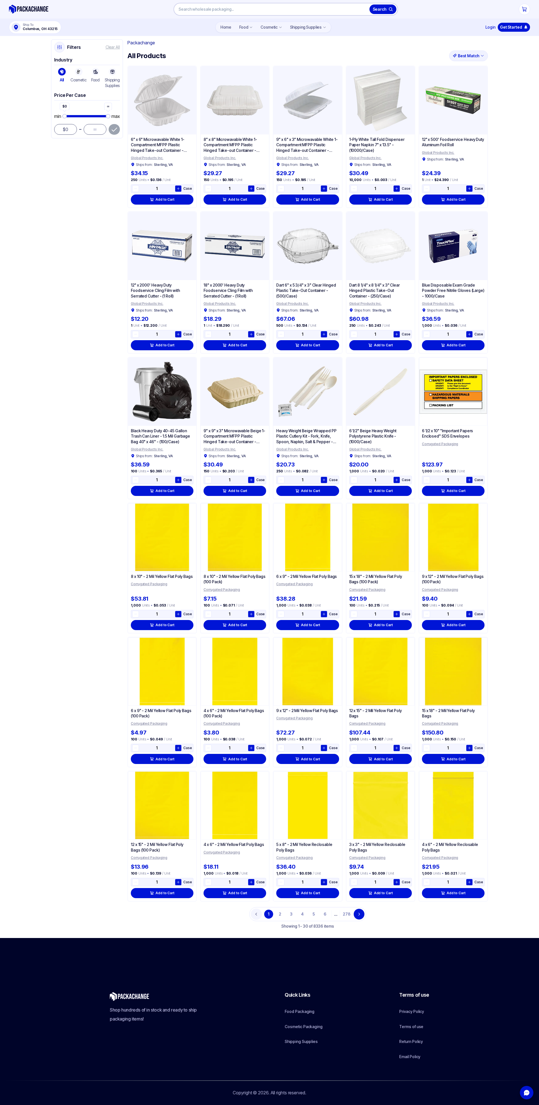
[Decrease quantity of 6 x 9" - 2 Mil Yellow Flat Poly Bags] (281, 614)
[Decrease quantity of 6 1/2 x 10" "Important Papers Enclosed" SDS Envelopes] (426, 480)
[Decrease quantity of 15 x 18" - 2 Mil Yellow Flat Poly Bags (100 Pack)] (354, 614)
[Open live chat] (526, 1092)
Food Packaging (299, 1011)
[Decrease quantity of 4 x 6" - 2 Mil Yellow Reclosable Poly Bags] (426, 882)
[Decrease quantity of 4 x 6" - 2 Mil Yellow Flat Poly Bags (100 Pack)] (208, 748)
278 (346, 914)
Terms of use (411, 1026)
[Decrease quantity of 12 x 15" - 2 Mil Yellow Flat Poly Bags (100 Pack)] (135, 882)
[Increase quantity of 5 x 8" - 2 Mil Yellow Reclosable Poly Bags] (324, 882)
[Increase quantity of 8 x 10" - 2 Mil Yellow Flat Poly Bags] (178, 614)
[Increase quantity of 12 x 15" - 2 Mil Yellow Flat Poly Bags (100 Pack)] (178, 882)
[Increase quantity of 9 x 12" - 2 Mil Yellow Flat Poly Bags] (324, 748)
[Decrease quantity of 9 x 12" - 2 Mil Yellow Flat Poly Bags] (281, 748)
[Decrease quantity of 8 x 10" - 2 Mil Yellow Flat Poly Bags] (135, 614)
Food (243, 27)
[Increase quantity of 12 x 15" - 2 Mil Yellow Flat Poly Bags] (396, 748)
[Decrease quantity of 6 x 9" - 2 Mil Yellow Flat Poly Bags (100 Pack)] (135, 748)
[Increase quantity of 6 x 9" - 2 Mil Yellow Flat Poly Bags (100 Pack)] (178, 748)
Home (225, 27)
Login (490, 27)
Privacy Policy (411, 1011)
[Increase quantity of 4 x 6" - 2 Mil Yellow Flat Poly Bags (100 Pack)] (251, 748)
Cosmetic (269, 27)
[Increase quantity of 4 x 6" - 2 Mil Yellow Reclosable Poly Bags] (469, 882)
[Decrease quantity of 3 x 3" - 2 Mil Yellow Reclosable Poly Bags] (354, 882)
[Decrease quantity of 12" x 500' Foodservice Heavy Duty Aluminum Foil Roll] (426, 188)
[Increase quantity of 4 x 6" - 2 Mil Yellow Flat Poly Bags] (251, 882)
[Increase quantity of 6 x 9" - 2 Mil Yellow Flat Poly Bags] (324, 614)
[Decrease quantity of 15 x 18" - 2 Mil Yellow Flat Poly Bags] (426, 748)
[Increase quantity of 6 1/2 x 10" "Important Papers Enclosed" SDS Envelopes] (469, 480)
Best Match (468, 55)
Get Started (511, 27)
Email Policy (409, 1056)
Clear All (113, 47)
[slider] (86, 116)
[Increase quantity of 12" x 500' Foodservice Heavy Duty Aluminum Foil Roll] (469, 188)
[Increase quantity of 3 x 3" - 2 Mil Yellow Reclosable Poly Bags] (396, 882)
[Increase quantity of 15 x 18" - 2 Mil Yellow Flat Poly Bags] (469, 748)
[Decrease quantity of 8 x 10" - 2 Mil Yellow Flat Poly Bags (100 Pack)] (208, 614)
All (62, 79)
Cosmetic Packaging (304, 1026)
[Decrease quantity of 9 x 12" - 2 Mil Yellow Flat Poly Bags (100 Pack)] (426, 614)
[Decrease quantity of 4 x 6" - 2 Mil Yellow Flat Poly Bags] (208, 882)
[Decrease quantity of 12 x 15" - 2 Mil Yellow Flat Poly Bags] (354, 748)
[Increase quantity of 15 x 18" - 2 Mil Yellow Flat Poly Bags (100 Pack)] (396, 614)
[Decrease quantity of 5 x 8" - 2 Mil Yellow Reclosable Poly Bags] (281, 882)
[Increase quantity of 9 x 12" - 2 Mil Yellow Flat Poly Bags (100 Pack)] (469, 614)
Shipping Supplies (306, 27)
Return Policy (411, 1041)
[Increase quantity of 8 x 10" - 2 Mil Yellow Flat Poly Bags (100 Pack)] (251, 614)
